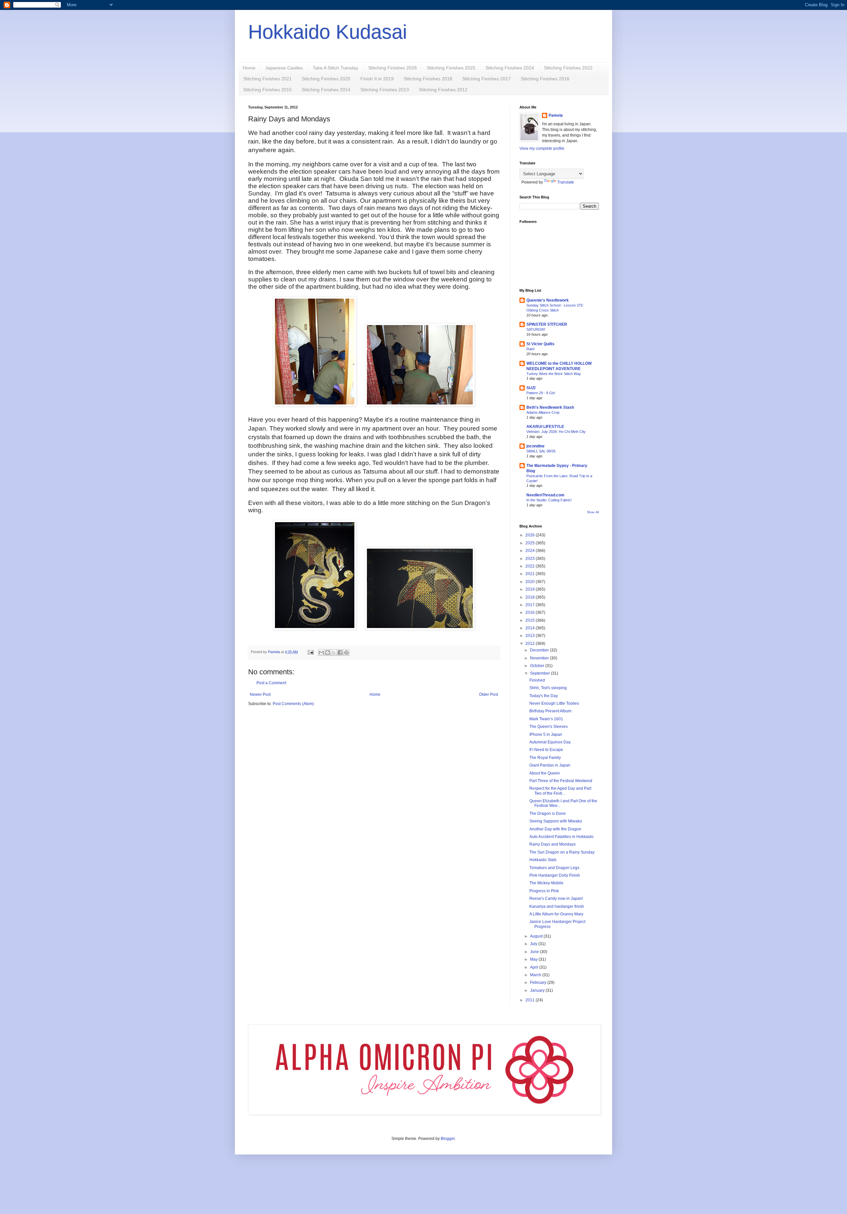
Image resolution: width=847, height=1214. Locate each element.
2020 (530, 581)
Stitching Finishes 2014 (326, 89)
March (536, 975)
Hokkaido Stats (543, 860)
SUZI (530, 388)
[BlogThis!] (327, 652)
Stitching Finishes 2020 (326, 78)
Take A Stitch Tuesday (335, 67)
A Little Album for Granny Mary (556, 914)
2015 (530, 620)
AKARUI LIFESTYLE (545, 426)
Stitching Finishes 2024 (509, 67)
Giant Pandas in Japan (549, 765)
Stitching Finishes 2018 (428, 78)
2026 (530, 535)
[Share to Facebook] (340, 652)
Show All (593, 512)
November (540, 658)
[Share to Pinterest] (346, 652)
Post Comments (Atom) (293, 703)
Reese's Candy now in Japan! (556, 898)
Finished (537, 680)
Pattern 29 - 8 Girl (540, 393)
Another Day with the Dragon (555, 829)
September (540, 673)
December (540, 650)
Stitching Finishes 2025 (451, 67)
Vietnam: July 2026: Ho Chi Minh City (556, 432)
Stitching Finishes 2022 (568, 67)
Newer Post (260, 694)
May (534, 959)
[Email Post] (310, 652)
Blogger (448, 1138)
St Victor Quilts (540, 344)
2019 (530, 589)
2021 (530, 573)
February (538, 982)
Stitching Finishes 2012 (443, 89)
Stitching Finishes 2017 (486, 78)
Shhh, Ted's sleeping (548, 688)
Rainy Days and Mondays (552, 844)
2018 (530, 597)
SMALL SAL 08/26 (541, 451)
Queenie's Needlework (547, 300)
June (535, 951)
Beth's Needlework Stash (550, 407)
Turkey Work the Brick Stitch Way (553, 374)
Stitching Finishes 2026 (392, 67)
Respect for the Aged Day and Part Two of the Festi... (560, 790)
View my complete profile (541, 148)
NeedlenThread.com (545, 495)
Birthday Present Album (550, 711)
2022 (530, 566)
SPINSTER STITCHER (546, 324)
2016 (530, 612)
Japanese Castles (284, 67)
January (538, 990)
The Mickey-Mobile (546, 883)
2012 (530, 643)
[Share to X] (334, 652)
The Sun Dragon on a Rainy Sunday (562, 852)
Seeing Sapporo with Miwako (555, 821)
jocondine (535, 446)
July (534, 944)
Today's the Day (543, 695)
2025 (530, 543)
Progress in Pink (544, 891)
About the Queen (544, 773)
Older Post (488, 694)
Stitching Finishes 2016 (545, 78)
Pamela (556, 115)
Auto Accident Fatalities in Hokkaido (561, 836)
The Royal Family (545, 757)
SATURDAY (535, 329)
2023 (530, 558)
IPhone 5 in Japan (545, 734)
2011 (530, 1000)
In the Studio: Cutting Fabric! (549, 500)
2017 (530, 605)
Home (249, 67)
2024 (530, 550)
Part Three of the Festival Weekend (560, 780)
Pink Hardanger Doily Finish (554, 875)
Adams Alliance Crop (542, 412)
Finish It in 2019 (377, 78)
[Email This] (321, 652)
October (537, 665)
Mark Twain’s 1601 (546, 719)
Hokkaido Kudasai (327, 32)
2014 (530, 628)
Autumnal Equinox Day (550, 742)
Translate (565, 182)
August (537, 936)
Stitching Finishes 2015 (267, 89)
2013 (530, 635)
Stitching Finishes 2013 (384, 89)
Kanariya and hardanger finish (556, 906)
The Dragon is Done (547, 813)
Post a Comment (271, 683)
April (534, 967)
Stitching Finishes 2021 (267, 78)
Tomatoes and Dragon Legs (554, 867)
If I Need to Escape (546, 749)
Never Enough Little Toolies (554, 703)
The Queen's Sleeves (548, 726)
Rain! (530, 349)
